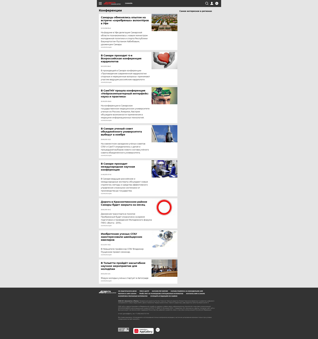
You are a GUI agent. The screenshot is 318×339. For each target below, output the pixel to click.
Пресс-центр (144, 291)
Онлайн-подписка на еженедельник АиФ (187, 291)
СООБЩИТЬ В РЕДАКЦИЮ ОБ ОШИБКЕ (163, 296)
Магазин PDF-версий (160, 291)
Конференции (106, 47)
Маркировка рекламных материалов (132, 296)
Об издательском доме (127, 291)
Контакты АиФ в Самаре (195, 293)
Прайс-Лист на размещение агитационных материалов (161, 293)
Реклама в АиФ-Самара (127, 293)
